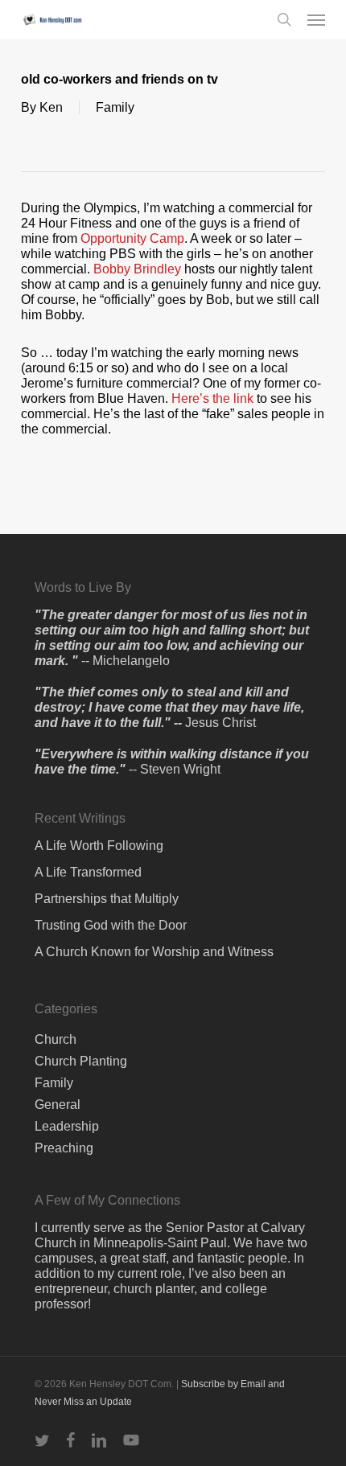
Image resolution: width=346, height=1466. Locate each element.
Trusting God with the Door (111, 925)
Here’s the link (212, 398)
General (57, 1104)
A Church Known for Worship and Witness (154, 952)
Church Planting (81, 1061)
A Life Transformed (88, 872)
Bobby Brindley (137, 269)
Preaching (64, 1148)
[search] (284, 19)
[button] (316, 19)
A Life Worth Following (99, 845)
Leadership (67, 1126)
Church (55, 1039)
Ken (51, 107)
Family (115, 107)
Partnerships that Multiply (107, 898)
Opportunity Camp (132, 238)
